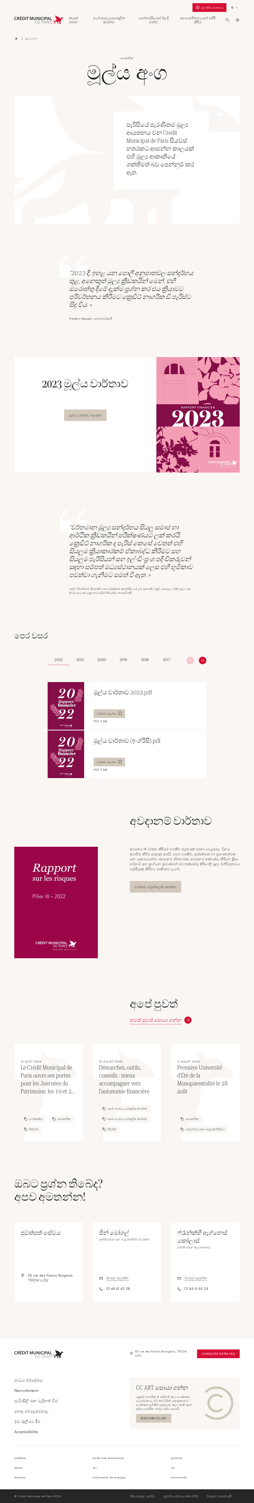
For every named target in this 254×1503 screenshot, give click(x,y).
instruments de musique (109, 1477)
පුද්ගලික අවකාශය (212, 8)
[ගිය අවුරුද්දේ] (202, 660)
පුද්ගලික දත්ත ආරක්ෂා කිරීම (181, 1496)
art (95, 1467)
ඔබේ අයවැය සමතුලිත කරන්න (109, 20)
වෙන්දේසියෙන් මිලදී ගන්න (154, 20)
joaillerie (20, 1458)
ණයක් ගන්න (73, 20)
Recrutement (26, 1390)
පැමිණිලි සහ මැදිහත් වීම (36, 1400)
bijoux (18, 1467)
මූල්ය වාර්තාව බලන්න (85, 415)
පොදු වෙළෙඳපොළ (31, 1411)
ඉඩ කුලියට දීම (27, 1421)
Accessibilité (26, 1431)
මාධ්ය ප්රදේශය (28, 1380)
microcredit (179, 1477)
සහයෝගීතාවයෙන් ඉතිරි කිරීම (198, 20)
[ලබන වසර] (190, 660)
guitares (176, 1458)
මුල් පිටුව (16, 38)
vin (173, 1467)
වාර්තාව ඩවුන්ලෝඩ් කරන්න (155, 887)
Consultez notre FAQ (221, 1354)
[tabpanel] (127, 730)
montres (20, 1477)
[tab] (58, 660)
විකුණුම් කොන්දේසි (219, 1496)
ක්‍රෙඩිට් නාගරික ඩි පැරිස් (237, 20)
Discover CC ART (154, 1419)
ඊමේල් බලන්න (117, 1278)
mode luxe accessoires (108, 1458)
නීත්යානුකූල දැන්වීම (142, 1496)
